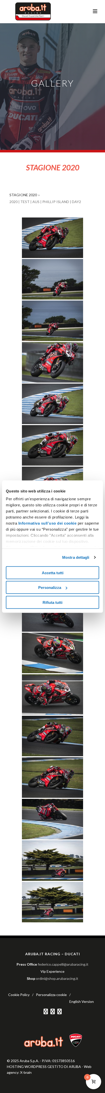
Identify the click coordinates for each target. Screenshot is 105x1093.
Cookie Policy (19, 994)
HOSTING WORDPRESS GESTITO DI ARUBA (44, 1066)
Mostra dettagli (75, 557)
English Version (81, 1001)
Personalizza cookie (51, 994)
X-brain (26, 1072)
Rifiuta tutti (52, 602)
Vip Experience (52, 971)
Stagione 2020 (23, 195)
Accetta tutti (52, 572)
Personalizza (49, 587)
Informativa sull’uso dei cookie (46, 523)
